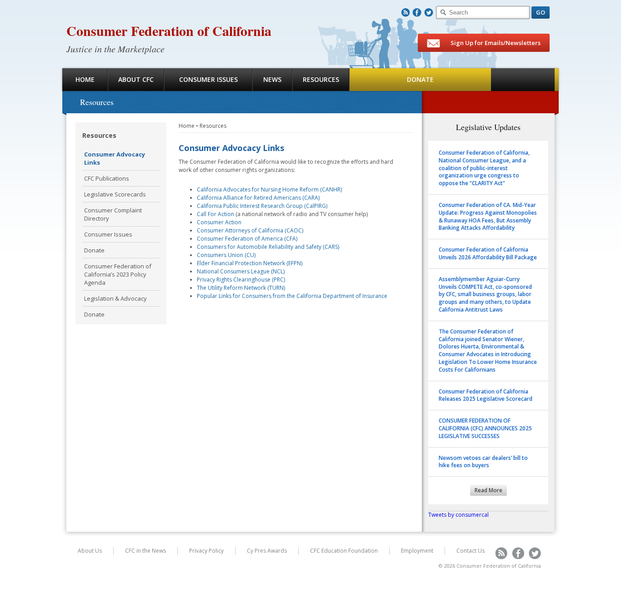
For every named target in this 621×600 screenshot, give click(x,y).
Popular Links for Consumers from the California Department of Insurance (292, 296)
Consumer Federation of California (168, 30)
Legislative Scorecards (115, 194)
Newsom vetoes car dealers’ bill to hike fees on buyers (483, 461)
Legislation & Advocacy (115, 298)
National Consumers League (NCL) (241, 271)
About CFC (136, 79)
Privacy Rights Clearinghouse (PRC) (241, 279)
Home (85, 79)
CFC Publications (106, 178)
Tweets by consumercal (458, 515)
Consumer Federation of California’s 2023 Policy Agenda (117, 274)
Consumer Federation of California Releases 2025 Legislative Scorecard (485, 395)
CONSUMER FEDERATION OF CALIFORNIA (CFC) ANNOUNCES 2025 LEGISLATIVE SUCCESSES (485, 428)
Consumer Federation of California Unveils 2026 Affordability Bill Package (488, 253)
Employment (417, 551)
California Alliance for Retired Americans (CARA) (258, 198)
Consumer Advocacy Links (114, 158)
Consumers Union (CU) (226, 255)
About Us (90, 551)
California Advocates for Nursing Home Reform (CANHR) (269, 189)
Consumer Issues (208, 79)
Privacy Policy (206, 551)
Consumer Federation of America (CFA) (247, 238)
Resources (321, 79)
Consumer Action (219, 222)
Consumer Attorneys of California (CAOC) (250, 230)
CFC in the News (145, 551)
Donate (420, 79)
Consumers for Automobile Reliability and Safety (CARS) (268, 247)
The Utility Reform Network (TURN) (241, 288)
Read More (488, 490)
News (272, 79)
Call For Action (215, 214)
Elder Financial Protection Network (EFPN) (249, 263)
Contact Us (470, 551)
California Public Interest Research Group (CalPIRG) (262, 206)
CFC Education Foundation (344, 551)
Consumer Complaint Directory (113, 214)
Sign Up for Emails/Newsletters (495, 43)
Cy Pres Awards (267, 551)
